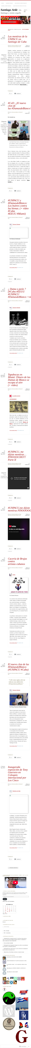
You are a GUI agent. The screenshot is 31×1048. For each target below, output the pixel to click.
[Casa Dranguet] (9, 1023)
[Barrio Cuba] (9, 1011)
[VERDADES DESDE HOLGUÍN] (4, 989)
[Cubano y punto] (22, 1003)
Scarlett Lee (18, 46)
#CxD (5, 61)
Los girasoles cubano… (11, 964)
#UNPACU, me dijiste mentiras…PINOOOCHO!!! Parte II (17, 455)
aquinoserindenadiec (10, 960)
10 (7, 908)
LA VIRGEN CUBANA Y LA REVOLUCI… (19, 968)
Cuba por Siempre (16, 224)
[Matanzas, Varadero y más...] (22, 1036)
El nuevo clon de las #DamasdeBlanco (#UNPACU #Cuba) (18, 667)
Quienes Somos (9, 3)
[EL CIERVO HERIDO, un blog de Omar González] (9, 998)
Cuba (20, 45)
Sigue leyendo (24, 84)
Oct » (6, 913)
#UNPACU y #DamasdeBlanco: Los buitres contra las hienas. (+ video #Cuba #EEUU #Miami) (18, 207)
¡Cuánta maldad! (15, 971)
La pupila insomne (16, 395)
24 (7, 911)
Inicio (2, 3)
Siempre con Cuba (16, 791)
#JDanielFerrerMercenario (5, 62)
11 (9, 908)
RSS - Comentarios (7, 932)
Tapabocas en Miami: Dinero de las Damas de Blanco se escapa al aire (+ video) (19, 380)
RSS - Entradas (6, 930)
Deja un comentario (27, 46)
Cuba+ (14, 574)
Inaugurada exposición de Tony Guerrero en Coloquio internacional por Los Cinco (18, 773)
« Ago (4, 913)
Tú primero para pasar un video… (21, 960)
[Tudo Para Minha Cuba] (23, 1025)
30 (5, 912)
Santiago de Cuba (11, 46)
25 (9, 911)
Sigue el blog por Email (9, 891)
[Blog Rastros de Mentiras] (23, 1015)
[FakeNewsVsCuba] (23, 992)
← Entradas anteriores (13, 867)
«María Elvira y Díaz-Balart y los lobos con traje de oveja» (14, 952)
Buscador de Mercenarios (21, 3)
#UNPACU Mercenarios (6, 5)
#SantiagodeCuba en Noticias (19, 5)
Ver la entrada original (13, 267)
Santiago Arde (9, 9)
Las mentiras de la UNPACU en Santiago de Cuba (17, 39)
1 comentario (27, 113)
